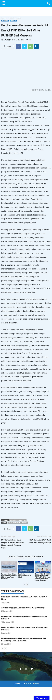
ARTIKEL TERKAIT (16, 557)
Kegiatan (13, 20)
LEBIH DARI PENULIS (34, 557)
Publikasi (11, 18)
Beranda (3, 18)
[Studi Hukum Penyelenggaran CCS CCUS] (26, 567)
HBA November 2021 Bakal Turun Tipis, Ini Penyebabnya (39, 541)
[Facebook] (20, 669)
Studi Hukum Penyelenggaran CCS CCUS (24, 575)
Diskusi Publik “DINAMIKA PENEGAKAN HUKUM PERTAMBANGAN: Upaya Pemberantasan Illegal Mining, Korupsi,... (43, 577)
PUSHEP (8, 40)
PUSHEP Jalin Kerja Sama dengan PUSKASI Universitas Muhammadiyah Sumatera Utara (12, 544)
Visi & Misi (26, 683)
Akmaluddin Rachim (18, 520)
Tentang (16, 683)
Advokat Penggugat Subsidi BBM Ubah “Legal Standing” (23, 608)
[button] (48, 3)
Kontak (36, 683)
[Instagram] (26, 669)
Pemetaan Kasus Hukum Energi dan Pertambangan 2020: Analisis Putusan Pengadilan (9, 576)
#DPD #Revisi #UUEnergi (18, 522)
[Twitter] (31, 669)
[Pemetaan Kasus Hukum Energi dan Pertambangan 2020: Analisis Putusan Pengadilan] (9, 567)
